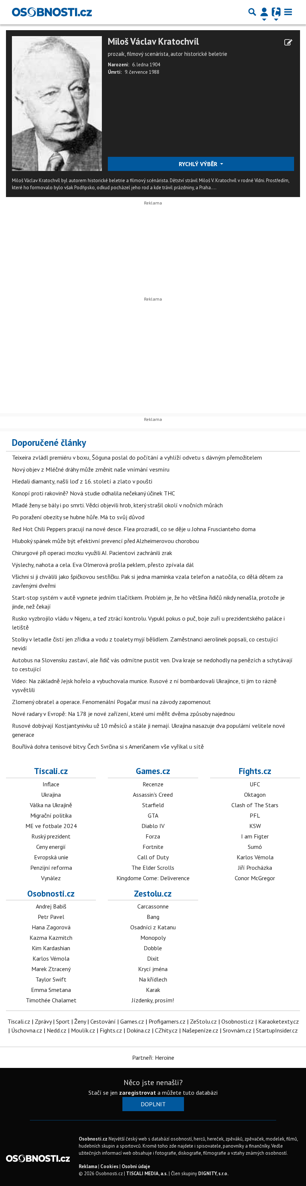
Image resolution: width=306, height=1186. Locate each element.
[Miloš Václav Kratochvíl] (57, 103)
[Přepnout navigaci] (264, 12)
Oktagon (255, 794)
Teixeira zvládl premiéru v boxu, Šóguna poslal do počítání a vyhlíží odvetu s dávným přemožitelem (137, 457)
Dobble (153, 948)
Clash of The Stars (254, 805)
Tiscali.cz (51, 770)
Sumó (255, 846)
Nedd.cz (56, 1030)
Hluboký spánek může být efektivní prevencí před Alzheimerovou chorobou (105, 541)
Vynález (51, 878)
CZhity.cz (166, 1030)
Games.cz (153, 770)
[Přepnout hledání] (252, 12)
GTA (153, 815)
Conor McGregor (255, 878)
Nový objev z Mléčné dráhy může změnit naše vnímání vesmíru (90, 469)
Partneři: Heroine (153, 1057)
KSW (255, 826)
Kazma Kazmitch (50, 937)
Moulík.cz (83, 1030)
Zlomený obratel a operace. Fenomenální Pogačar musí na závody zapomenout (111, 701)
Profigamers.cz (167, 1021)
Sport (63, 1021)
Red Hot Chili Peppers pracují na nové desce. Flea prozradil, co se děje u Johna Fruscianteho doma (134, 529)
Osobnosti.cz (51, 893)
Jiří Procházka (255, 867)
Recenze (153, 784)
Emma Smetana (51, 989)
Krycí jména (153, 969)
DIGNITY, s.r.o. (213, 1173)
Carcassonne (153, 906)
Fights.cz (255, 770)
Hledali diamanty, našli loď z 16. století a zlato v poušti (82, 481)
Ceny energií (51, 846)
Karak (153, 989)
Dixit (153, 958)
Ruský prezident (51, 836)
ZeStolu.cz (203, 1021)
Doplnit (153, 1104)
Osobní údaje (136, 1166)
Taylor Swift (50, 979)
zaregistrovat (137, 1092)
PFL (255, 815)
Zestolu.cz (153, 893)
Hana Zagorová (51, 927)
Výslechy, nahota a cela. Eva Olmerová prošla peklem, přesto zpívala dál (103, 564)
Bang (153, 916)
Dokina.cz (138, 1030)
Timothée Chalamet (51, 1000)
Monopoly (153, 937)
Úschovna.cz (26, 1030)
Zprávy (43, 1021)
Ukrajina (51, 794)
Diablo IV (153, 826)
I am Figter (255, 836)
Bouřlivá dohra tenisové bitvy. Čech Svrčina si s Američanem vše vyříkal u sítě (108, 746)
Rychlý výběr (199, 164)
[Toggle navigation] (288, 12)
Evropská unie (51, 857)
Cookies (109, 1166)
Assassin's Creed (153, 794)
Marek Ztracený (51, 969)
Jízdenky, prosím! (153, 1000)
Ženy (80, 1021)
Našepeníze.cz (200, 1030)
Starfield (153, 805)
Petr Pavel (51, 916)
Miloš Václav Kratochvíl (153, 41)
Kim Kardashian (51, 948)
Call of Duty (153, 857)
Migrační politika (51, 815)
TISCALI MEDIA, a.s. (147, 1173)
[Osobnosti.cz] (52, 12)
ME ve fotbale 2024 (51, 826)
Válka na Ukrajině (51, 805)
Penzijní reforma (51, 867)
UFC (255, 784)
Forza (153, 836)
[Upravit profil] (288, 42)
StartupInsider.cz (277, 1030)
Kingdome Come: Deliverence (153, 878)
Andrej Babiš (51, 906)
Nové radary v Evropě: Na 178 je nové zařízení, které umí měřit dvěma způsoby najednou (123, 713)
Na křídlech (153, 979)
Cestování (103, 1021)
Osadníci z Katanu (153, 927)
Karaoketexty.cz (278, 1021)
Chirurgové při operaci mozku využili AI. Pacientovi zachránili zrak (92, 552)
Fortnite (153, 846)
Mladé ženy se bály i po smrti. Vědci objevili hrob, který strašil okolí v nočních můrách (117, 505)
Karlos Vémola (255, 857)
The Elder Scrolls (152, 867)
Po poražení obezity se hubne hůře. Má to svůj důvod (78, 517)
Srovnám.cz (237, 1030)
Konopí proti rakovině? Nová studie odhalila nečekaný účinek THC (93, 493)
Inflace (51, 784)
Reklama (88, 1166)
